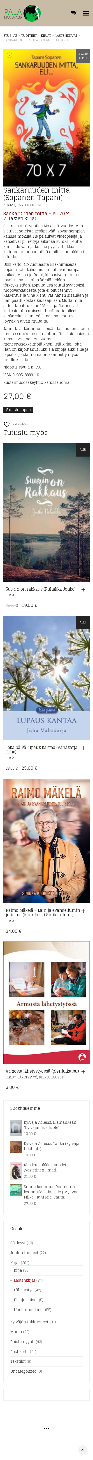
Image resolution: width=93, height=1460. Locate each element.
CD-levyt (18, 1243)
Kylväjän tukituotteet (29, 1322)
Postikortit (19, 1352)
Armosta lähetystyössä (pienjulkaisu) (42, 1071)
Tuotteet (29, 35)
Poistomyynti (22, 1342)
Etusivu (10, 35)
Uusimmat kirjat (29, 1310)
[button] (84, 590)
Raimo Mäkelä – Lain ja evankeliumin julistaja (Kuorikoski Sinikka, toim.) (43, 912)
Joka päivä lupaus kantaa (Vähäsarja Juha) (41, 749)
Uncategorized (23, 1371)
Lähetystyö (27, 1077)
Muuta (16, 1332)
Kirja (18, 1270)
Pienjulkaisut (51, 1077)
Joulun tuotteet (24, 1253)
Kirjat (46, 35)
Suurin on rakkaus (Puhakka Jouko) (41, 589)
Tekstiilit (18, 1361)
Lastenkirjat (66, 35)
